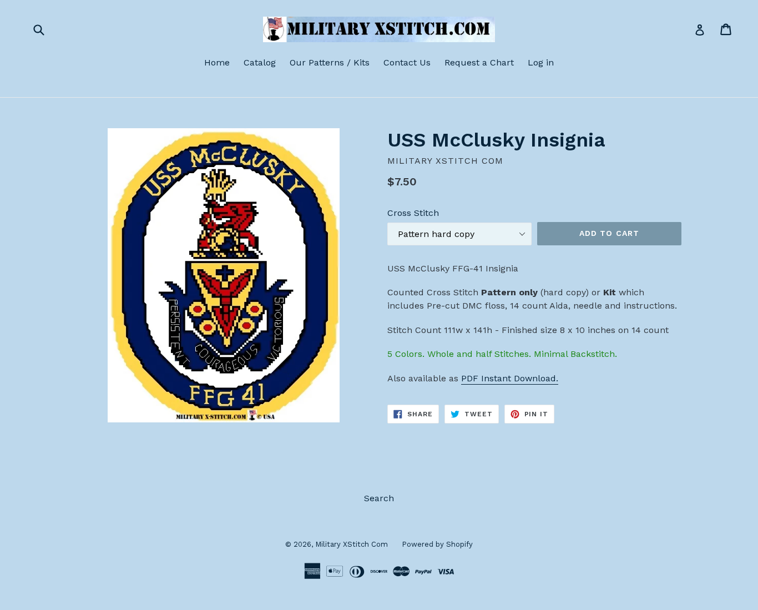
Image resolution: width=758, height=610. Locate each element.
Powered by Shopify (437, 544)
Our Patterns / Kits (330, 62)
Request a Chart (479, 62)
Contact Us (407, 62)
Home (217, 62)
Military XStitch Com (351, 544)
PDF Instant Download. (509, 378)
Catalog (260, 62)
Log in (541, 62)
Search (379, 498)
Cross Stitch (413, 213)
